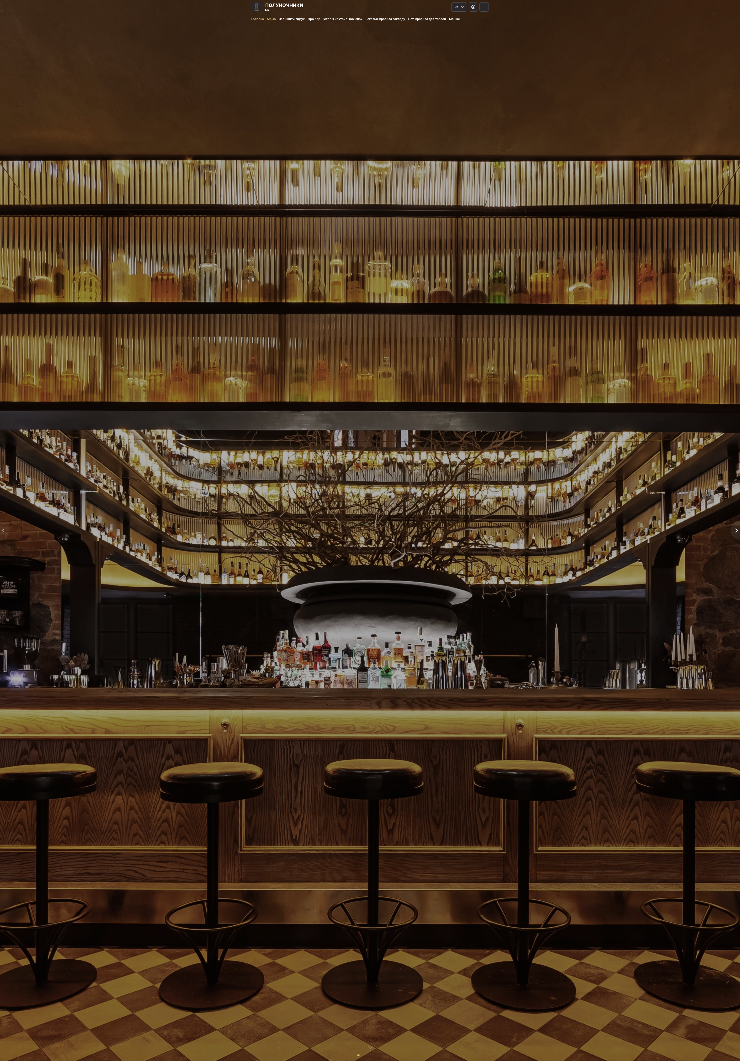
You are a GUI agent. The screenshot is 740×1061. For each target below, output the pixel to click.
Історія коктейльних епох (342, 19)
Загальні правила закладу (385, 19)
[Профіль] (473, 7)
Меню (271, 19)
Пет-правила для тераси (427, 19)
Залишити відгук (292, 19)
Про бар (314, 19)
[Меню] (484, 7)
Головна (257, 19)
